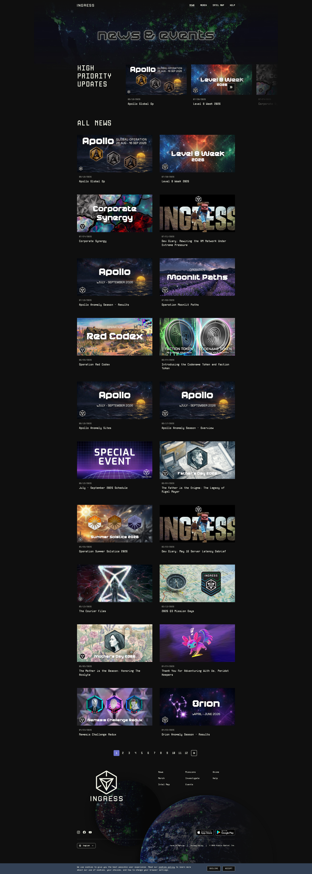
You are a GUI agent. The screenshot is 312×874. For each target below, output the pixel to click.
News (192, 5)
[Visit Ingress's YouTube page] (90, 832)
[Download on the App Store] (205, 832)
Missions (190, 772)
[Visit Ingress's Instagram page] (78, 832)
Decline (214, 868)
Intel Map (218, 5)
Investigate (192, 778)
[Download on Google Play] (225, 832)
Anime (216, 772)
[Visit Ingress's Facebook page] (84, 832)
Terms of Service (177, 846)
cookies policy (167, 867)
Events (189, 785)
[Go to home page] (85, 5)
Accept (228, 868)
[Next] (231, 87)
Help (232, 5)
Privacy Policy (197, 846)
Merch (203, 5)
